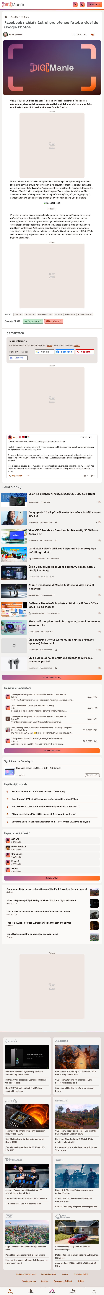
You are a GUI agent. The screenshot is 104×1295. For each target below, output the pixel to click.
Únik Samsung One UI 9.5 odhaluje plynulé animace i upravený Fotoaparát (61, 641)
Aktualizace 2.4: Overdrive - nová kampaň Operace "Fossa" (73, 1200)
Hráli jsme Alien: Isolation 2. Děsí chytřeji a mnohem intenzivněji (38, 923)
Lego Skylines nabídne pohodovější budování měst (32, 934)
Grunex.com (11, 903)
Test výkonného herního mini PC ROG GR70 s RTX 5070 (25, 1148)
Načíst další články (52, 677)
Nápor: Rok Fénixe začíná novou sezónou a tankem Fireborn (74, 1191)
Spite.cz (9, 892)
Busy (15, 437)
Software (25, 17)
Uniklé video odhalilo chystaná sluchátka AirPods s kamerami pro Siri (60, 659)
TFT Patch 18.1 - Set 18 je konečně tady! (23, 1204)
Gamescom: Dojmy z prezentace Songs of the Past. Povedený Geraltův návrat (46, 889)
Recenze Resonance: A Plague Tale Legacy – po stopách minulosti (26, 1261)
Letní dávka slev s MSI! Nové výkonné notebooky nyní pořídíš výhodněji (62, 550)
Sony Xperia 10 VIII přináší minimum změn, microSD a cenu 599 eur (64, 513)
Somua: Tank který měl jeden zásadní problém (76, 1207)
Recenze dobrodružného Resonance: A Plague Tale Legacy (76, 1148)
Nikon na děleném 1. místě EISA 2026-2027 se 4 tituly (61, 494)
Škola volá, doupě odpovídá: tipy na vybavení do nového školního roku (64, 623)
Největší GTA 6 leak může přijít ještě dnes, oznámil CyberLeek (23, 1089)
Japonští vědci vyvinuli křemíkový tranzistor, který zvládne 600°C (25, 1132)
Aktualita (14, 17)
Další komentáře (52, 750)
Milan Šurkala (15, 35)
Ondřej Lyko (33, 522)
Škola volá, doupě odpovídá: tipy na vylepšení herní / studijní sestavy (61, 568)
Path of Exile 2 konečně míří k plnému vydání (25, 1255)
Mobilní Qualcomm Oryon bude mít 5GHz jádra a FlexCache (76, 1256)
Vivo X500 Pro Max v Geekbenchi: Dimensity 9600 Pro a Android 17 (63, 532)
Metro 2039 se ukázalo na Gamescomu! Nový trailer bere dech (38, 911)
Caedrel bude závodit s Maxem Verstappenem (26, 1198)
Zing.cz (9, 937)
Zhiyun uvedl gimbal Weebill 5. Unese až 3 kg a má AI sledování (61, 586)
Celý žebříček (52, 878)
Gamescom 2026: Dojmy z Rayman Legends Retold (75, 1089)
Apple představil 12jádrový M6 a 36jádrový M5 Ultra (75, 1264)
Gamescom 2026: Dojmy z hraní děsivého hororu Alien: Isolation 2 (73, 1081)
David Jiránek (33, 577)
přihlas (49, 345)
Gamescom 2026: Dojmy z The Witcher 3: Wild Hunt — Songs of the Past (75, 1073)
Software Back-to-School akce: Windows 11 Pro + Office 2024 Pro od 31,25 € (63, 605)
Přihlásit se (94, 4)
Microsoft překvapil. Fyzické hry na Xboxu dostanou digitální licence (41, 900)
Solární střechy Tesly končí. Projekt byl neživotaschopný (72, 1248)
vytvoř (77, 345)
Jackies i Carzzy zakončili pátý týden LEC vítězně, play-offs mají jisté (23, 1191)
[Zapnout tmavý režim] (82, 4)
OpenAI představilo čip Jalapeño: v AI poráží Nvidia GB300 (24, 1140)
